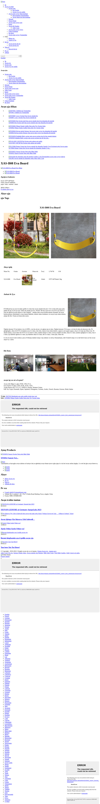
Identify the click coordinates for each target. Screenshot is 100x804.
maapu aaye (52, 551)
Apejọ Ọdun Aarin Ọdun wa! (12, 529)
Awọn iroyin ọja (14, 45)
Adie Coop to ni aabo (72, 553)
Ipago (10, 24)
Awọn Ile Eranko (14, 26)
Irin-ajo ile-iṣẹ (13, 49)
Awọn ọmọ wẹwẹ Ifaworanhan (18, 14)
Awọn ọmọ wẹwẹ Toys (16, 29)
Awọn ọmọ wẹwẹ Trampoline (18, 35)
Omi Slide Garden (60, 553)
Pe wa (6, 51)
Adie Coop (15, 28)
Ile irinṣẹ (11, 33)
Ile (5, 5)
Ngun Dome (12, 21)
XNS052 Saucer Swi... (9, 458)
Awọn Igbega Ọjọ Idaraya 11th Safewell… (18, 519)
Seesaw (11, 19)
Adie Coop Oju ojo (7, 553)
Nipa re (7, 47)
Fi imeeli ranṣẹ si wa (7, 189)
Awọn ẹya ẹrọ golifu (18, 12)
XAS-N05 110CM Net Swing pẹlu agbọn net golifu (25, 143)
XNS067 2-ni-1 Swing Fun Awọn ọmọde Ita (22, 117)
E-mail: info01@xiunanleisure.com (15, 492)
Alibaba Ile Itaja (10, 484)
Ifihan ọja (11, 38)
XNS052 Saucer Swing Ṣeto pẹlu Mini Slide (22, 153)
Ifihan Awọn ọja (10, 479)
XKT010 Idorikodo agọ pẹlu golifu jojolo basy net (21, 396)
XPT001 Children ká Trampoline (19, 112)
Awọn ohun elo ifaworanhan (21, 17)
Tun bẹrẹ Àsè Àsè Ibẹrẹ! (10, 547)
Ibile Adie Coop (49, 553)
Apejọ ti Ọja (12, 40)
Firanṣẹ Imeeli (5, 556)
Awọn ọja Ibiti (9, 7)
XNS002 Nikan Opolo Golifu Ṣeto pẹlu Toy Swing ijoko (26, 128)
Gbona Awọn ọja (42, 551)
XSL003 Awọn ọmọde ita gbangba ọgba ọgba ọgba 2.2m (26, 158)
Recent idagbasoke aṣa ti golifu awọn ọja (17, 538)
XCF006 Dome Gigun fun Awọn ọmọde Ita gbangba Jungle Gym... (29, 148)
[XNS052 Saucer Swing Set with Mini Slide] (15, 454)
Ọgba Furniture (13, 31)
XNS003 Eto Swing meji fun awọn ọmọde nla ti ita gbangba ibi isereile (31, 123)
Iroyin (6, 42)
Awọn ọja (8, 63)
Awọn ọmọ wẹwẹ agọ (15, 22)
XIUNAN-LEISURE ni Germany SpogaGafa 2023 (21, 510)
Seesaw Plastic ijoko (19, 553)
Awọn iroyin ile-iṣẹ (14, 44)
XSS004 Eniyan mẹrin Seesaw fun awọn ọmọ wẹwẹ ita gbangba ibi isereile (32, 133)
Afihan (7, 52)
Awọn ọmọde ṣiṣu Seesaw (35, 553)
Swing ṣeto (12, 8)
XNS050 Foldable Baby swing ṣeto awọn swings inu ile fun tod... (29, 138)
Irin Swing (15, 10)
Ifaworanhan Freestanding (20, 15)
